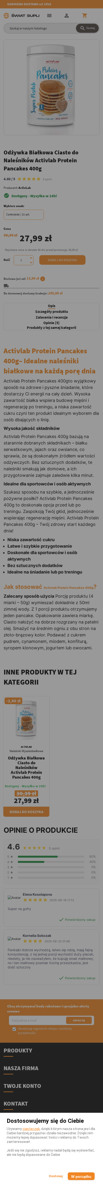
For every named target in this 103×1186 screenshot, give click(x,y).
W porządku (81, 1177)
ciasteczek (31, 1129)
